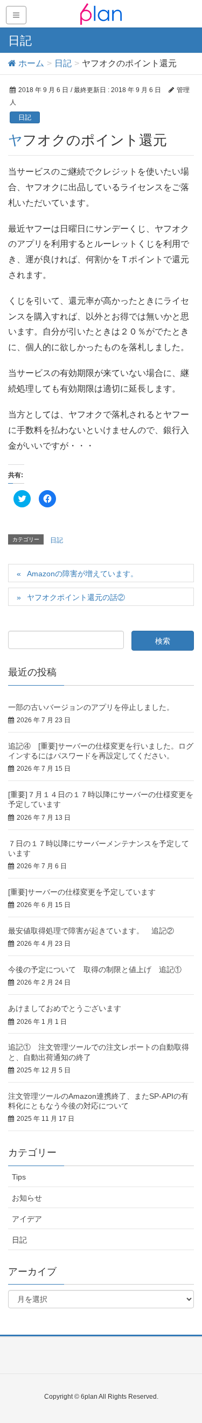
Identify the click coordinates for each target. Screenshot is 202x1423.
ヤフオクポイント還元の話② (76, 597)
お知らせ (27, 1198)
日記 (24, 117)
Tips (19, 1177)
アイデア (27, 1219)
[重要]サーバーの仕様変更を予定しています (82, 892)
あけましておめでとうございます (64, 1008)
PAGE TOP (185, 1370)
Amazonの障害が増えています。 (82, 573)
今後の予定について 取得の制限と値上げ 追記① (95, 969)
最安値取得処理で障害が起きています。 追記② (91, 930)
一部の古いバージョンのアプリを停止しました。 (91, 707)
